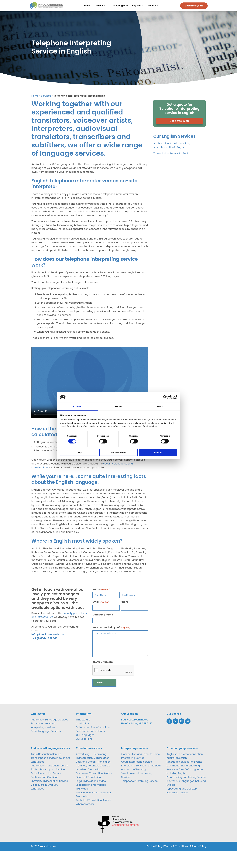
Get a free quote (180, 121)
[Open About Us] (160, 5)
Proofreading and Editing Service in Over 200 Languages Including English (186, 781)
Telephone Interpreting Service (139, 781)
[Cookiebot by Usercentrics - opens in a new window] (165, 397)
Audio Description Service (46, 754)
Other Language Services (46, 731)
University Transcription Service (49, 781)
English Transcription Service (48, 769)
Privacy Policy (198, 846)
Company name (102, 614)
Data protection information (93, 727)
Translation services (43, 723)
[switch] (103, 441)
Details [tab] (118, 406)
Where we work (85, 804)
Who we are (83, 719)
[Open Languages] (127, 5)
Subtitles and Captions (44, 777)
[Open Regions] (143, 5)
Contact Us (83, 723)
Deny (79, 452)
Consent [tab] (77, 406)
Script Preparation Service (46, 773)
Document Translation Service (94, 773)
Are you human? (102, 662)
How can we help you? (111, 627)
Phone (125, 602)
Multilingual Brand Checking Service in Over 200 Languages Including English (185, 769)
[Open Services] (107, 5)
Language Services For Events (184, 761)
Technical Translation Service (93, 800)
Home (35, 95)
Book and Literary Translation (93, 761)
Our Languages (85, 735)
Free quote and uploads (90, 731)
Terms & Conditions (176, 846)
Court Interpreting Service (136, 761)
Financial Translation (88, 777)
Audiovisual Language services (49, 719)
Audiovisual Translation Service (49, 765)
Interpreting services (43, 727)
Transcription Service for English (172, 153)
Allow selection (118, 452)
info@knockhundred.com (47, 634)
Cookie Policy (154, 846)
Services (46, 95)
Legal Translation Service (91, 781)
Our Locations (84, 739)
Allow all (158, 452)
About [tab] (160, 406)
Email (100, 602)
